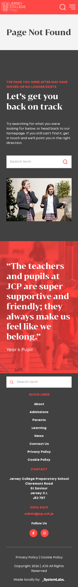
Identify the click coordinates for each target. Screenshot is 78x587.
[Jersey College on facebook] (33, 533)
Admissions (39, 412)
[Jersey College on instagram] (45, 533)
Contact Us (39, 443)
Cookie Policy (39, 459)
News (39, 436)
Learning (39, 428)
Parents (39, 420)
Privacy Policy (39, 451)
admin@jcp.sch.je (39, 513)
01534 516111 (39, 507)
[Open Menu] (72, 7)
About (39, 404)
